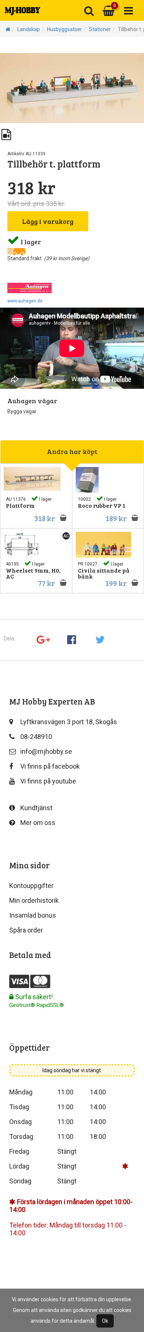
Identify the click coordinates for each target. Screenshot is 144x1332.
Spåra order (26, 930)
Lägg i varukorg (47, 221)
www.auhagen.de (24, 301)
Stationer (100, 29)
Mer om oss (37, 822)
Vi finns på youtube (48, 781)
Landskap (28, 29)
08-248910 (36, 736)
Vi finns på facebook (50, 766)
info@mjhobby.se (46, 751)
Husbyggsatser (64, 29)
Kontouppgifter (31, 885)
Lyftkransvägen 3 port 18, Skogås (68, 722)
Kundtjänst (36, 808)
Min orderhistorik (34, 900)
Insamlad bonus (32, 915)
